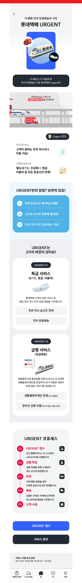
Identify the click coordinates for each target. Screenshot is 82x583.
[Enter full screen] (70, 126)
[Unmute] (13, 126)
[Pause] (11, 126)
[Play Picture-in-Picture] (68, 126)
